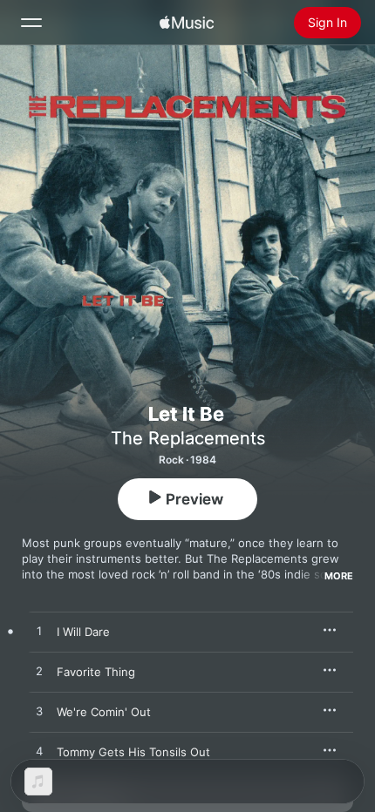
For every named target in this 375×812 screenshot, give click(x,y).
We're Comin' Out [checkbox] (104, 712)
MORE (338, 576)
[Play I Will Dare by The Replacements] (39, 631)
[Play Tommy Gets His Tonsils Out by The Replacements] (39, 752)
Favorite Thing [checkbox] (96, 672)
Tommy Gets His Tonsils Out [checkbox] (133, 752)
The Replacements (188, 438)
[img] (187, 22)
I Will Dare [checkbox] (83, 632)
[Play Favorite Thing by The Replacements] (39, 672)
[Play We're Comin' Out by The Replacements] (39, 712)
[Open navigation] (31, 22)
